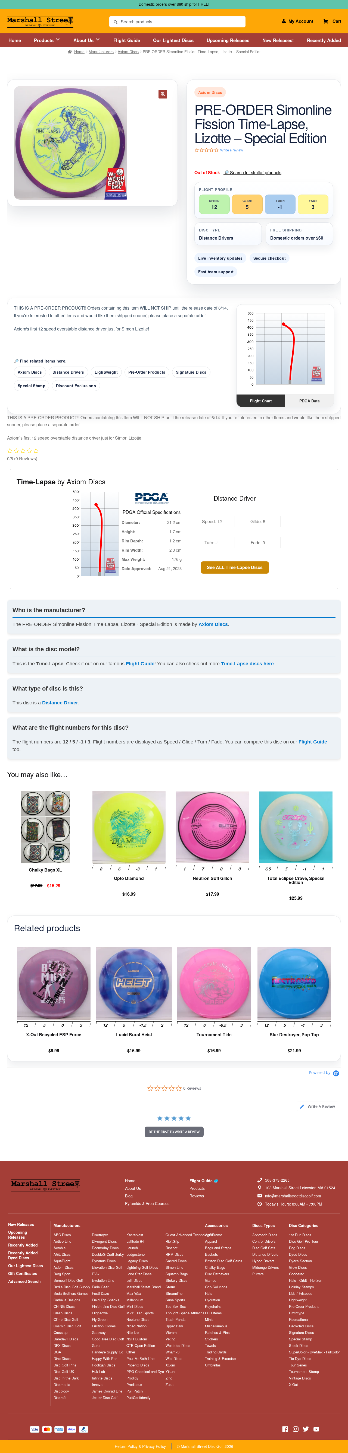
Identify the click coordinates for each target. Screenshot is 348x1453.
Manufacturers (101, 51)
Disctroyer (100, 1234)
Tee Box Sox (176, 1306)
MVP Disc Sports (140, 1313)
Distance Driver (60, 702)
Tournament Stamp (304, 1371)
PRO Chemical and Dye (145, 1371)
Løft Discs (134, 1280)
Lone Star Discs (139, 1273)
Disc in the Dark (66, 1378)
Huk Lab (98, 1371)
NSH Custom (136, 1339)
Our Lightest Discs (173, 40)
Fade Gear (100, 1287)
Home (14, 40)
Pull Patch (134, 1391)
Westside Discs (178, 1345)
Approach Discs (264, 1234)
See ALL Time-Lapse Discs (235, 567)
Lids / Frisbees (300, 1293)
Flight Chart (261, 400)
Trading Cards (216, 1352)
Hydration (212, 1300)
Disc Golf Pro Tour (303, 1241)
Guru (96, 1345)
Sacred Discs (176, 1260)
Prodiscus (134, 1384)
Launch (132, 1247)
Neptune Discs (138, 1319)
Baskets (211, 1254)
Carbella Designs (67, 1300)
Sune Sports (175, 1300)
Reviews (196, 1195)
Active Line (62, 1241)
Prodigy (132, 1378)
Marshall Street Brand (143, 1287)
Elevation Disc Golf (107, 1267)
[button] (163, 94)
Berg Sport (62, 1273)
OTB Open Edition (140, 1345)
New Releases (21, 1224)
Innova (97, 1384)
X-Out (293, 1384)
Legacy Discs (137, 1260)
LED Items (213, 1313)
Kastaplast (134, 1234)
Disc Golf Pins (65, 1365)
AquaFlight (62, 1260)
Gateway (99, 1332)
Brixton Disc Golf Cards (223, 1260)
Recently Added (324, 40)
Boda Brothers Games (71, 1293)
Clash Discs (63, 1313)
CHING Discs (64, 1306)
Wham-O (172, 1352)
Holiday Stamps (301, 1287)
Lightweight (106, 372)
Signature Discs (191, 372)
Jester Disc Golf (104, 1397)
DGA (57, 1352)
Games (210, 1280)
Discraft (60, 1397)
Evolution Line (103, 1280)
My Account (300, 21)
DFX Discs (62, 1345)
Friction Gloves (104, 1326)
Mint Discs (134, 1306)
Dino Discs (62, 1358)
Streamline (174, 1293)
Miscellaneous (216, 1326)
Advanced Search (24, 1281)
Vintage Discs (300, 1378)
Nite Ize (132, 1332)
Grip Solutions (216, 1287)
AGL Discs (62, 1254)
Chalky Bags (215, 1267)
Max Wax (133, 1293)
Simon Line (174, 1267)
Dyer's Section (300, 1260)
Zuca (169, 1384)
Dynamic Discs (104, 1260)
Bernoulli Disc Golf (68, 1280)
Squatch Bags (177, 1273)
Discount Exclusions (76, 385)
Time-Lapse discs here (247, 663)
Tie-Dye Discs (300, 1358)
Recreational (299, 1319)
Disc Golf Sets (263, 1247)
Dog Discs (297, 1247)
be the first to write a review (174, 1132)
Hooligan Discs (104, 1365)
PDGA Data (309, 400)
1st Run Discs (300, 1234)
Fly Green (99, 1319)
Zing (169, 1378)
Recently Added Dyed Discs (23, 1255)
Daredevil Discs (66, 1339)
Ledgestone (135, 1254)
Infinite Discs (102, 1378)
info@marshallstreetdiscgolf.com (293, 1195)
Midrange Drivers (265, 1267)
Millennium (134, 1300)
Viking (170, 1339)
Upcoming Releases (228, 40)
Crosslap (60, 1332)
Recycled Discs (301, 1326)
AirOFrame (213, 1234)
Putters (258, 1273)
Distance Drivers (68, 372)
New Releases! (278, 40)
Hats (208, 1293)
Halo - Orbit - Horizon (305, 1280)
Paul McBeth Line (140, 1358)
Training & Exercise (220, 1358)
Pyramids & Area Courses (147, 1203)
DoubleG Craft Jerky (108, 1254)
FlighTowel (100, 1313)
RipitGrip (172, 1241)
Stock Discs (298, 1345)
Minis (209, 1319)
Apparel (211, 1241)
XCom (170, 1365)
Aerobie (60, 1247)
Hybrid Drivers (263, 1260)
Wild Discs (174, 1358)
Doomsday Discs (105, 1247)
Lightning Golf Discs (142, 1267)
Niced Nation (136, 1326)
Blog (129, 1195)
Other (130, 1352)
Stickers (211, 1339)
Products (44, 40)
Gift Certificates (22, 1273)
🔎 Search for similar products (252, 172)
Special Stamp (31, 385)
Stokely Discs (177, 1280)
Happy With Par (104, 1358)
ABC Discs (62, 1234)
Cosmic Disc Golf (67, 1326)
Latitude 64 (135, 1241)
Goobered (296, 1273)
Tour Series (298, 1365)
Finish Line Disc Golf (108, 1306)
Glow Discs (298, 1267)
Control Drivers (264, 1241)
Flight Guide (126, 40)
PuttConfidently (138, 1397)
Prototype (296, 1313)
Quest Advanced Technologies (190, 1234)
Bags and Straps (218, 1247)
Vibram (171, 1332)
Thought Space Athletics (185, 1313)
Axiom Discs (128, 51)
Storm (170, 1287)
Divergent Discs (104, 1241)
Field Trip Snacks (105, 1300)
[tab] (317, 1106)
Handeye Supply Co (107, 1352)
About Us (84, 40)
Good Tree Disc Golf (108, 1339)
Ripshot (172, 1247)
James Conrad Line (107, 1391)
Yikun (170, 1371)
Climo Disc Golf (66, 1319)
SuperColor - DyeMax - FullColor (314, 1352)
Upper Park (174, 1326)
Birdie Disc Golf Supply (72, 1287)
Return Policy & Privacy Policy (140, 1446)
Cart (337, 21)
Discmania (62, 1384)
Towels (210, 1345)
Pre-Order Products (146, 372)
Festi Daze (100, 1293)
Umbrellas (213, 1365)
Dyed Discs (298, 1254)
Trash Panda (175, 1319)
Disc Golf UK (64, 1371)
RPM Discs (175, 1254)
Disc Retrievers (217, 1273)
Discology (61, 1391)
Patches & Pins (217, 1332)
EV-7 (96, 1273)
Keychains (213, 1306)
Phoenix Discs (137, 1365)
